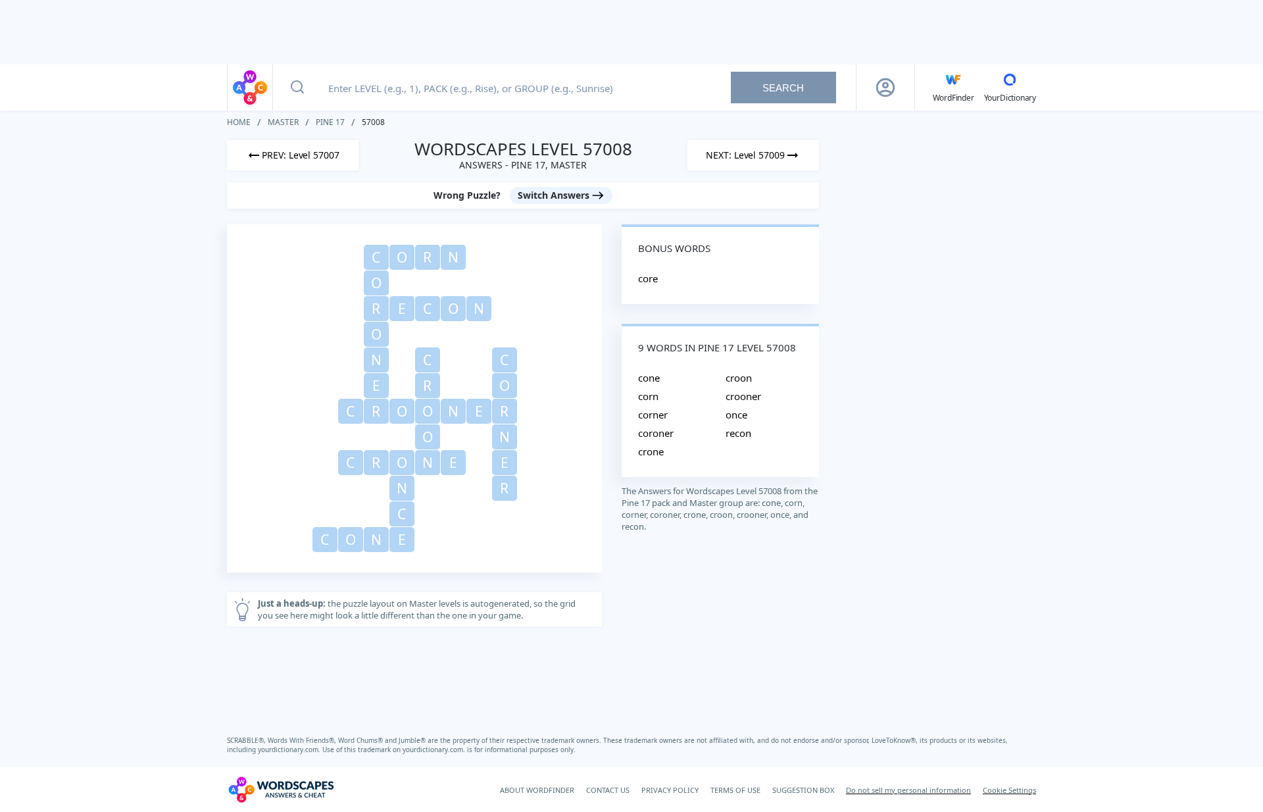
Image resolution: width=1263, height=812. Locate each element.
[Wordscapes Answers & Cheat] (250, 87)
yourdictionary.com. (290, 749)
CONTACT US (608, 790)
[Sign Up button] (885, 87)
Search (783, 87)
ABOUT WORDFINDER (537, 790)
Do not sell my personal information (908, 790)
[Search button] (297, 87)
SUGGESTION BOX (803, 790)
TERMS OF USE (735, 790)
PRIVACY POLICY (670, 790)
